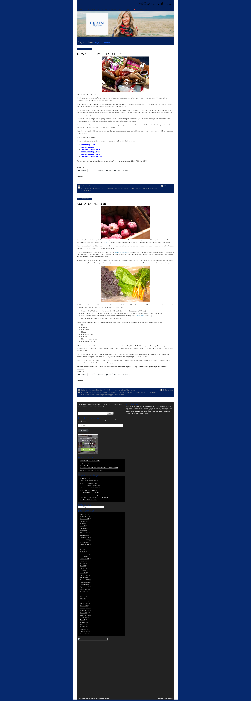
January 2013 (84, 577)
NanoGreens (140, 316)
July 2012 (82, 591)
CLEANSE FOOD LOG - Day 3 (88, 499)
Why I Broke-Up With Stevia (88, 463)
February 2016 (84, 533)
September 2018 (84, 514)
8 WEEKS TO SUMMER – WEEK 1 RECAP (91, 470)
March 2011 (83, 629)
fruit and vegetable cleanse (136, 392)
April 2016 (83, 528)
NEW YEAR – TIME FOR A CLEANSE (101, 54)
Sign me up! (83, 430)
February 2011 (84, 631)
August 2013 (83, 561)
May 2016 (82, 526)
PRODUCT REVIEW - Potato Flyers (90, 485)
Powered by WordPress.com (165, 698)
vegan (87, 395)
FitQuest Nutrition (156, 3)
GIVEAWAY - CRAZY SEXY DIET (89, 483)
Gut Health (107, 390)
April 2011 (82, 627)
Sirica (82, 395)
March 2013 (83, 573)
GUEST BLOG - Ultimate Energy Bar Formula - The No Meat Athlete (99, 495)
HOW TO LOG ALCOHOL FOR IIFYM (90, 488)
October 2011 (83, 612)
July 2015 (82, 549)
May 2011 (82, 624)
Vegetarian (120, 390)
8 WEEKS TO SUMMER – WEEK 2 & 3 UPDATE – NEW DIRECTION (99, 467)
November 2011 (84, 610)
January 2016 (84, 535)
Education (99, 390)
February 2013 (84, 575)
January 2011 (83, 634)
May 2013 (82, 568)
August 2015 (83, 547)
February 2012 (84, 603)
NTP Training (84, 465)
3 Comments (168, 186)
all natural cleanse (94, 188)
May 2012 (82, 596)
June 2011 (82, 622)
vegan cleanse (147, 188)
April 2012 (83, 598)
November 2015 (84, 540)
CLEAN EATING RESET (92, 203)
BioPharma (106, 392)
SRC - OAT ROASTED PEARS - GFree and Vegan (94, 497)
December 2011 (84, 608)
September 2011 (84, 615)
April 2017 (83, 521)
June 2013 (83, 565)
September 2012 (84, 587)
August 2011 (83, 617)
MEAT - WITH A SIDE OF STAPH (89, 490)
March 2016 (83, 530)
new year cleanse (123, 188)
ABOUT (82, 9)
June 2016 (83, 523)
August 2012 (83, 589)
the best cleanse (135, 188)
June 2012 (83, 594)
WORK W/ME (93, 9)
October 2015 (84, 542)
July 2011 (82, 620)
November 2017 (84, 516)
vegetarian (104, 395)
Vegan (114, 390)
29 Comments (168, 390)
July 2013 (82, 563)
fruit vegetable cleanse (108, 188)
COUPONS (142, 9)
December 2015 (84, 537)
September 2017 (84, 518)
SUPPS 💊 (131, 9)
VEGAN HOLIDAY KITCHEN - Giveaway (91, 481)
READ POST (107, 242)
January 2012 (84, 605)
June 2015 (83, 551)
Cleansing (92, 186)
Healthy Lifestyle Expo (122, 252)
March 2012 (83, 601)
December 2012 (84, 580)
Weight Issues (130, 390)
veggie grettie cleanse (116, 395)
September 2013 (84, 558)
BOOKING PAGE (109, 9)
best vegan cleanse (94, 392)
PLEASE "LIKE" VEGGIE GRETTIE (89, 492)
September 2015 (84, 544)
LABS (121, 9)
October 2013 (84, 556)
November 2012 (84, 582)
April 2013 (83, 570)
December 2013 (84, 554)
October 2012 (84, 584)
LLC (147, 392)
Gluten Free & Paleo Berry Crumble (90, 460)
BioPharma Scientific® (118, 392)
